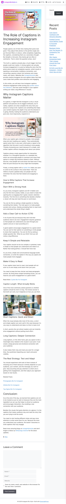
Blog (6, 436)
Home (28, 2)
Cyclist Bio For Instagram (19, 279)
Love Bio (49, 2)
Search (51, 10)
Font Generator (57, 2)
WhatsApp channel (22, 430)
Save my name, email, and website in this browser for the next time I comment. (22, 485)
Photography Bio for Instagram (13, 381)
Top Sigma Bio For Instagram (12, 389)
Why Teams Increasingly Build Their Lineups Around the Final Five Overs (55, 61)
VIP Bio (42, 2)
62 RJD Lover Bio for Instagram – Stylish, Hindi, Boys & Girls (56, 70)
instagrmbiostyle (29, 75)
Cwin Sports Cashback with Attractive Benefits (55, 35)
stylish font (26, 167)
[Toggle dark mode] (63, 2)
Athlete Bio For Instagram (11, 385)
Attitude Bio (35, 2)
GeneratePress (44, 501)
